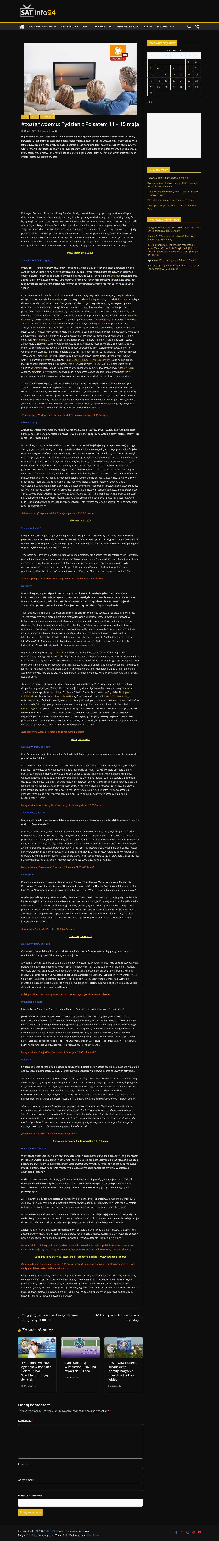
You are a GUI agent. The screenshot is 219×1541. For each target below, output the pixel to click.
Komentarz (26, 1420)
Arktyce (58, 299)
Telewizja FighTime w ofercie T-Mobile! (168, 177)
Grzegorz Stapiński (48, 131)
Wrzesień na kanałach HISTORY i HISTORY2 (170, 200)
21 (181, 80)
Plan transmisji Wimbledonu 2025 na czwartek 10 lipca (80, 1367)
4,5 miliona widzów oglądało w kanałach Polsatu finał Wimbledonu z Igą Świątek (36, 1371)
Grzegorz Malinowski (158, 227)
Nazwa (23, 1464)
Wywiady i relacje (127, 26)
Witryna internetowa (30, 1495)
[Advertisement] (174, 135)
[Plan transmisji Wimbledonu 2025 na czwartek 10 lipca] (80, 1339)
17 (151, 80)
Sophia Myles (92, 299)
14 (181, 74)
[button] (54, 26)
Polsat (35, 117)
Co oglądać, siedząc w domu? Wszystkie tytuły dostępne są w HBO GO (50, 1318)
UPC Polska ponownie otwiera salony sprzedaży (116, 1318)
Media (25, 117)
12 (166, 74)
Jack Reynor (50, 355)
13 (174, 74)
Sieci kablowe (69, 26)
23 (196, 80)
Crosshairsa (104, 359)
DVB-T (86, 26)
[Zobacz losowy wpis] (197, 26)
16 (196, 74)
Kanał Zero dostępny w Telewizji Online (175, 260)
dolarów (41, 407)
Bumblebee (72, 359)
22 (189, 80)
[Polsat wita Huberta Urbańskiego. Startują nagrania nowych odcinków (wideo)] (123, 1339)
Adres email (26, 1480)
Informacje (164, 26)
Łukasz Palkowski (62, 696)
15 (189, 74)
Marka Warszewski (116, 696)
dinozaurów (124, 299)
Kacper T (152, 236)
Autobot (57, 323)
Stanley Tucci (126, 367)
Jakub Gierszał (60, 652)
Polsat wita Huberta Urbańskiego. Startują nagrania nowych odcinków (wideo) (122, 1371)
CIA (60, 315)
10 (151, 74)
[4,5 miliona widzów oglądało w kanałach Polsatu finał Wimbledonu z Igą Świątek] (37, 1339)
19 (166, 80)
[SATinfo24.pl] (22, 26)
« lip (149, 101)
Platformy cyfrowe (40, 26)
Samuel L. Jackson (44, 473)
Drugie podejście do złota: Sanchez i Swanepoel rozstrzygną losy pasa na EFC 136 (173, 251)
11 (158, 74)
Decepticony (45, 323)
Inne (145, 26)
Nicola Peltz (41, 339)
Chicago (37, 367)
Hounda (84, 359)
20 (174, 80)
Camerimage (28, 708)
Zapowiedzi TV (103, 26)
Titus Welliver (101, 319)
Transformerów (75, 311)
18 (158, 80)
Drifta (93, 359)
